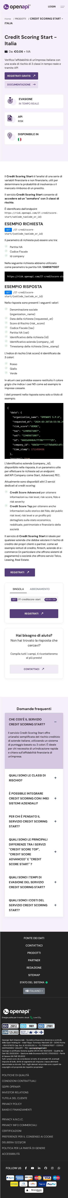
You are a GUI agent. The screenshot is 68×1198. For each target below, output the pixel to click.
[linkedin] (39, 1168)
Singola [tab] (18, 589)
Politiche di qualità (15, 1075)
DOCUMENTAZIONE (19, 84)
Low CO (37, 1017)
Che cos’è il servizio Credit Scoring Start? (27, 721)
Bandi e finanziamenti (17, 1109)
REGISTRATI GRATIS (19, 76)
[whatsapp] (59, 1168)
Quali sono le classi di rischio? (27, 777)
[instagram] (52, 1168)
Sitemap (34, 975)
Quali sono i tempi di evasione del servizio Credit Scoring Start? (27, 882)
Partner (34, 960)
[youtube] (32, 1168)
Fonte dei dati (34, 938)
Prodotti (20, 18)
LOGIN (52, 6)
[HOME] (17, 6)
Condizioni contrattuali (19, 1081)
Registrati (17, 572)
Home (8, 18)
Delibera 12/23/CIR (14, 1142)
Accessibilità (11, 1154)
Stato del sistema (34, 982)
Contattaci (32, 669)
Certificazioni (11, 1131)
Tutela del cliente (14, 1098)
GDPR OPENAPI (11, 1086)
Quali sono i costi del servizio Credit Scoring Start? (28, 905)
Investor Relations (15, 1092)
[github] (45, 1168)
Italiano (35, 991)
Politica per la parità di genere (23, 1148)
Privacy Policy (12, 1104)
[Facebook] (26, 1168)
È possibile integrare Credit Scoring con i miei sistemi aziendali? (29, 798)
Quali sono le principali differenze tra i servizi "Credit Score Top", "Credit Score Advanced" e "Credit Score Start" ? (28, 852)
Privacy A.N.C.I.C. (12, 1119)
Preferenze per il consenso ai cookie (27, 1136)
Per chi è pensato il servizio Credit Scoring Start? (28, 821)
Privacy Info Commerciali (19, 1125)
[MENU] (63, 6)
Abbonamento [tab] (40, 589)
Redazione (34, 967)
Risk (20, 121)
